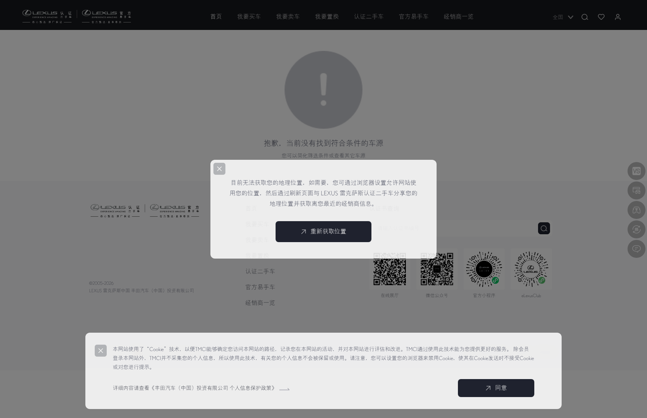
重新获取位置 (328, 231)
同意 (501, 388)
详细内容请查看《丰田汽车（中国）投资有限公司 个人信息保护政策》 (195, 388)
